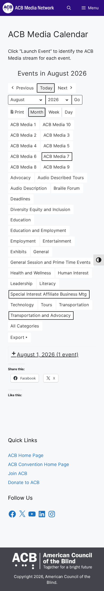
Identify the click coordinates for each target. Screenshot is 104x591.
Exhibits (18, 251)
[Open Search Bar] (69, 8)
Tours (46, 304)
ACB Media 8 (23, 167)
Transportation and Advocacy (40, 315)
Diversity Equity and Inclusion (40, 209)
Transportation (74, 304)
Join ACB (17, 473)
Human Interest (73, 272)
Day (69, 112)
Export (17, 337)
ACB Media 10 (57, 124)
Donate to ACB (23, 482)
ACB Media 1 (23, 124)
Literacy (47, 283)
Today (46, 87)
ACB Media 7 (56, 156)
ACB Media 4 (23, 145)
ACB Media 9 (56, 167)
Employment (23, 241)
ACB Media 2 (23, 135)
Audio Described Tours (61, 177)
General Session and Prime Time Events (50, 262)
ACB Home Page (25, 455)
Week (54, 112)
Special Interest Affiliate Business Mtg (48, 294)
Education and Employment (38, 230)
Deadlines (20, 198)
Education (20, 219)
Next (62, 87)
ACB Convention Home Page (38, 464)
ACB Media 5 (56, 145)
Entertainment (57, 241)
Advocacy (20, 177)
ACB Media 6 (23, 156)
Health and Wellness (30, 272)
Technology (22, 304)
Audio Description (28, 188)
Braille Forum (67, 188)
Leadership (21, 283)
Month (36, 112)
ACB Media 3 (56, 135)
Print (17, 113)
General (41, 251)
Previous (25, 87)
